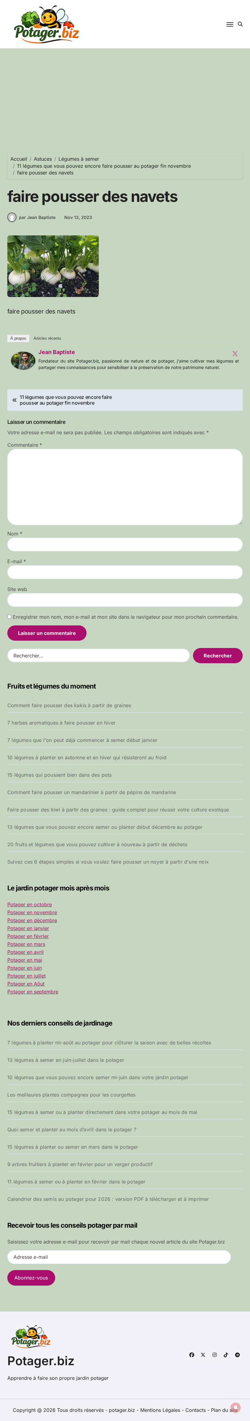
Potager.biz (41, 1360)
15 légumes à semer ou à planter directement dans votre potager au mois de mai (102, 1112)
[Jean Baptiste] (23, 361)
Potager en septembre (32, 992)
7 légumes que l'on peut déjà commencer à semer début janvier (82, 740)
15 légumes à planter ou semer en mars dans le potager (72, 1147)
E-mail (16, 561)
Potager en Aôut (26, 984)
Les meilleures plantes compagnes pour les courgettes (71, 1095)
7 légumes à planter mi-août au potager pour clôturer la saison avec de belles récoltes (109, 1043)
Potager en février (28, 936)
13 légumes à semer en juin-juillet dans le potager (65, 1060)
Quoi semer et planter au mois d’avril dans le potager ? (71, 1129)
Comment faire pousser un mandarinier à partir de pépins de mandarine (91, 792)
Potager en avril (25, 952)
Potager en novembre (32, 912)
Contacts (195, 1410)
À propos (18, 338)
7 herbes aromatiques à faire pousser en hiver (61, 723)
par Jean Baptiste (37, 217)
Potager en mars (26, 944)
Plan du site (224, 1410)
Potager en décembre (32, 920)
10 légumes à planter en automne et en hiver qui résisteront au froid (87, 757)
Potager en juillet (26, 976)
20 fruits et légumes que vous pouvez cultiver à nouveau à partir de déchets (97, 844)
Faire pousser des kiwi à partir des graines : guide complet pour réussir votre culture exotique (118, 810)
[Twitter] (235, 353)
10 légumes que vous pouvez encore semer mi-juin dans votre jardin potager (98, 1077)
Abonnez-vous (31, 1278)
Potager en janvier (28, 928)
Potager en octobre (29, 904)
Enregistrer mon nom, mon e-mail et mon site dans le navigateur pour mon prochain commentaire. (126, 617)
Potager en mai (24, 960)
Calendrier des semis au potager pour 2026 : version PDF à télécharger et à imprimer (108, 1199)
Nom (14, 534)
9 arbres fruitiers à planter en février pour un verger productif (80, 1164)
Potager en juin (24, 968)
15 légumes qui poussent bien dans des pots (59, 775)
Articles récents (47, 338)
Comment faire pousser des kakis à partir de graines (69, 705)
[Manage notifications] (236, 1407)
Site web (17, 589)
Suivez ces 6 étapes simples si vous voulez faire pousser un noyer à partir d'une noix (108, 862)
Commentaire (24, 445)
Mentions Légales (161, 1410)
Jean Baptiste (56, 352)
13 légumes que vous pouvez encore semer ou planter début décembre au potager (104, 827)
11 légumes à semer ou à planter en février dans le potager (76, 1182)
